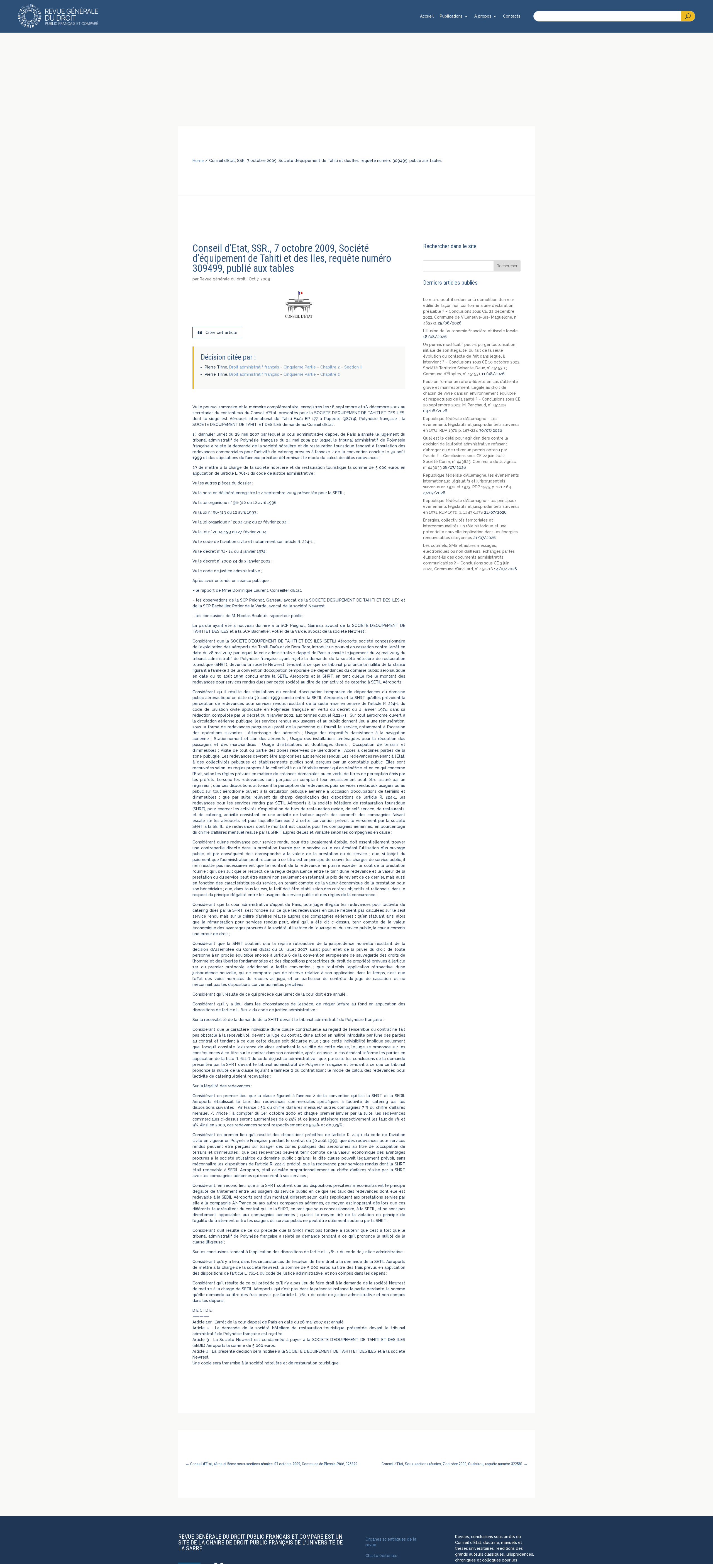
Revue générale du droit (223, 279)
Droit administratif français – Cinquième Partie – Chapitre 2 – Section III (295, 367)
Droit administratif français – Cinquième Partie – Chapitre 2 (284, 374)
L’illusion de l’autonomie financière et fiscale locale (470, 331)
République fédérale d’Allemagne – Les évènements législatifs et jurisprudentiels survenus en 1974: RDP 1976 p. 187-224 (471, 424)
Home (198, 160)
